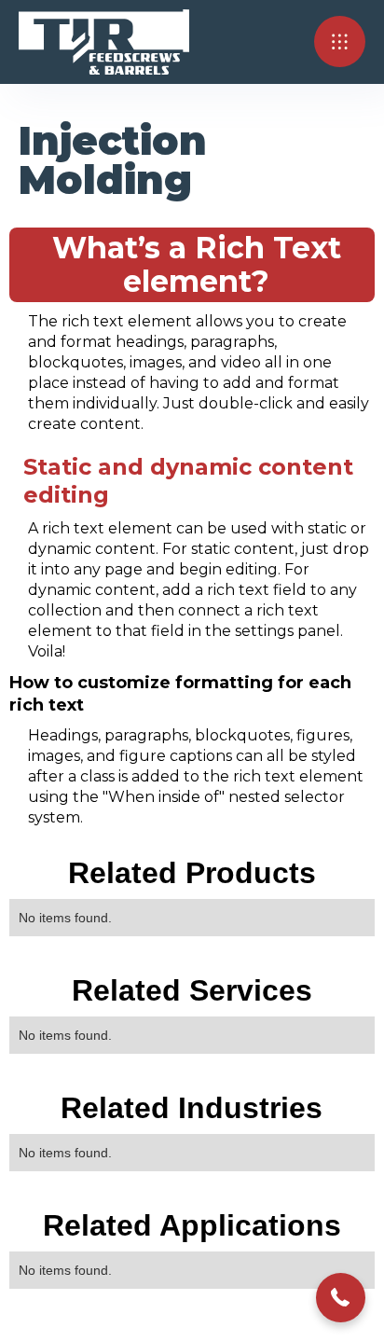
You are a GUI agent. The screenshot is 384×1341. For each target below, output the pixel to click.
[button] (339, 41)
